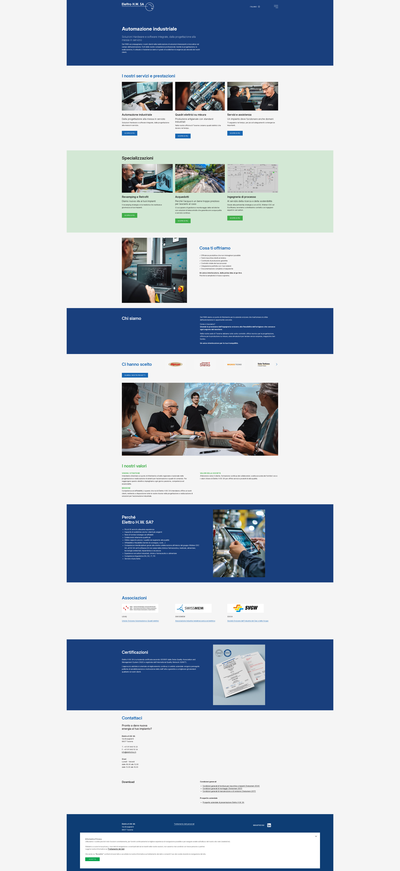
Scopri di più (129, 133)
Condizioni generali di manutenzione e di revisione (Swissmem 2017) (229, 791)
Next (276, 365)
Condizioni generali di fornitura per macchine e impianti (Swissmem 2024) (231, 786)
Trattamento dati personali (184, 824)
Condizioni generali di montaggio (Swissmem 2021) (222, 788)
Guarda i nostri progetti (134, 375)
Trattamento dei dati (116, 849)
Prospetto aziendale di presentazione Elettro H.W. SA (223, 802)
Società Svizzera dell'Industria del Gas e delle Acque (247, 621)
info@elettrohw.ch (129, 752)
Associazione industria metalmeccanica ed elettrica (195, 621)
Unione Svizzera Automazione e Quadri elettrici (140, 621)
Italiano (253, 7)
